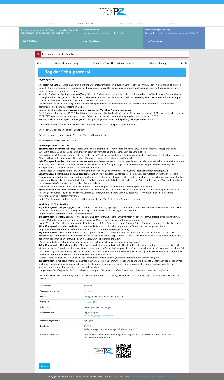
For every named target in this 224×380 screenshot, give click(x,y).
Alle (39, 63)
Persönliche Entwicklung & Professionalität (114, 63)
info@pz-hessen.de (139, 376)
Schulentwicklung (157, 63)
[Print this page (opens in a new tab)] (42, 72)
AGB (175, 376)
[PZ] (50, 23)
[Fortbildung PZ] (85, 23)
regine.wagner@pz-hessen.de (98, 315)
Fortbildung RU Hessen (131, 23)
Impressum (154, 376)
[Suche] (172, 23)
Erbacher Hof (90, 302)
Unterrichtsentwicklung (66, 63)
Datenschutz (165, 376)
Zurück (44, 366)
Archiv (184, 63)
